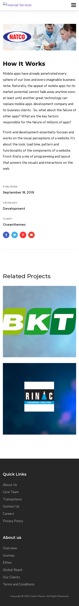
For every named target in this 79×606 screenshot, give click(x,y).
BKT (13, 343)
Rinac (15, 420)
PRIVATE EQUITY (19, 349)
